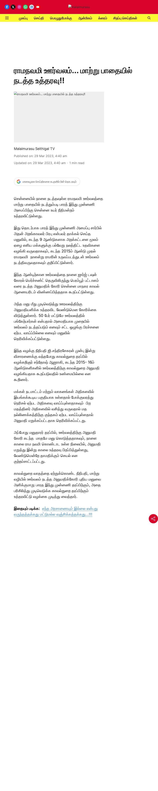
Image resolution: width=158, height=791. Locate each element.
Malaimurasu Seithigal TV (34, 149)
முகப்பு (23, 18)
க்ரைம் (102, 18)
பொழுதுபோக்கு (61, 18)
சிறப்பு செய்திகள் (125, 18)
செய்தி (39, 18)
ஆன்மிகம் (85, 18)
